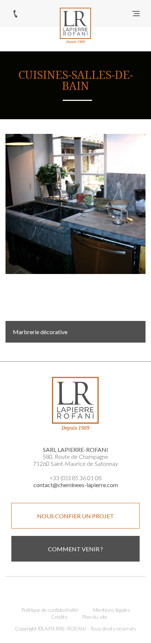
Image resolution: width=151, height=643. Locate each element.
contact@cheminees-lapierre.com (75, 484)
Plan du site (94, 617)
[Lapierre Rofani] (75, 25)
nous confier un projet (75, 515)
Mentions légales (111, 610)
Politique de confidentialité (49, 610)
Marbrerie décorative (40, 331)
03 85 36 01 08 (15, 13)
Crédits (59, 617)
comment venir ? (75, 548)
